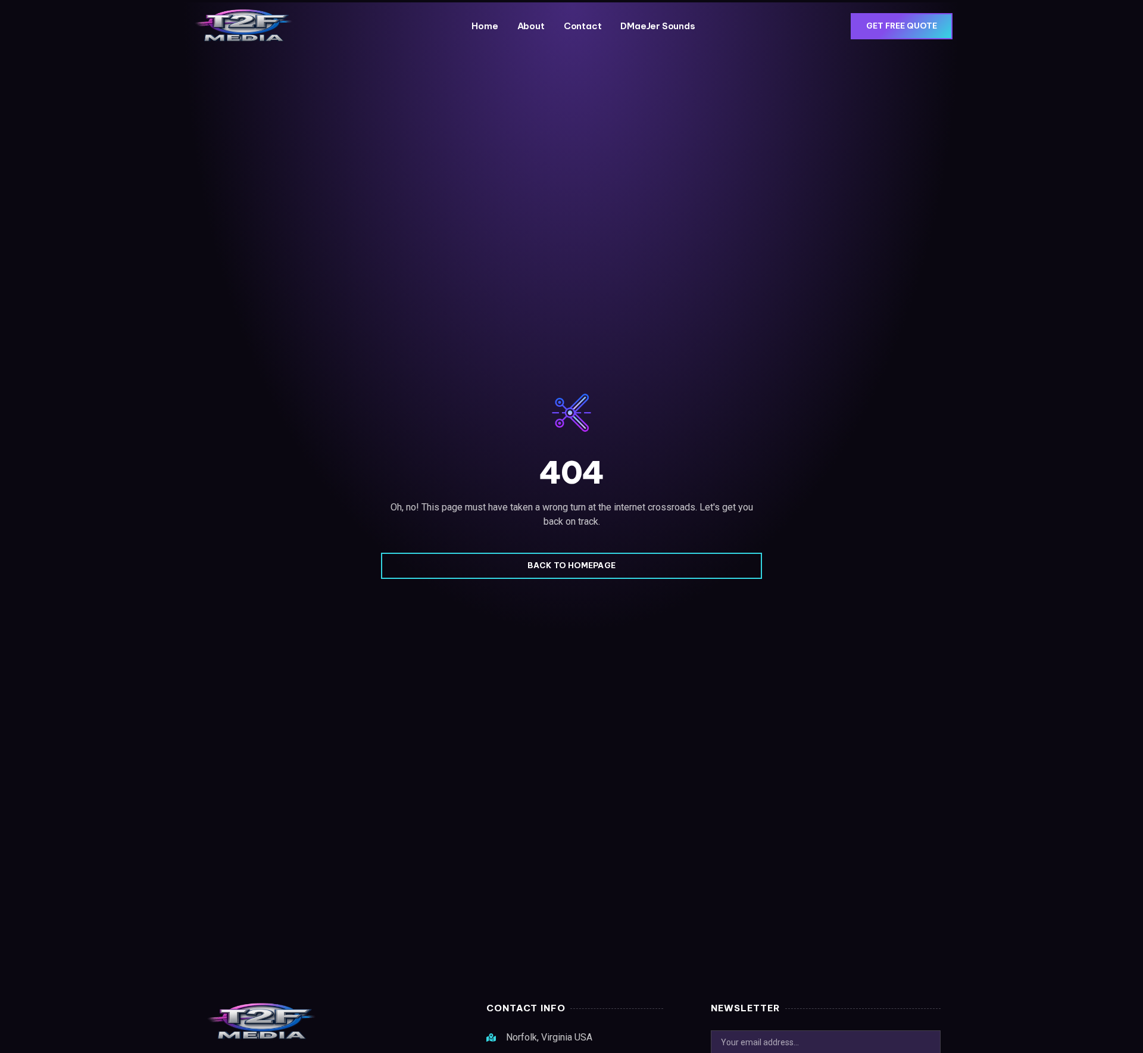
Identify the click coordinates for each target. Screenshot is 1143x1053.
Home (484, 26)
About (531, 26)
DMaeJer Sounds (657, 26)
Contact (583, 26)
